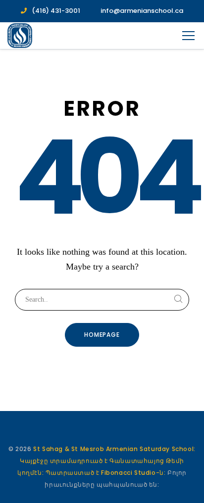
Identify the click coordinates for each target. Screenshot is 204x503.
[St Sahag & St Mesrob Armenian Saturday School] (19, 35)
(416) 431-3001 (56, 10)
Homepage (102, 334)
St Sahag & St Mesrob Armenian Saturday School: (114, 449)
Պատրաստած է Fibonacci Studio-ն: (106, 472)
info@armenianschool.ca (142, 10)
